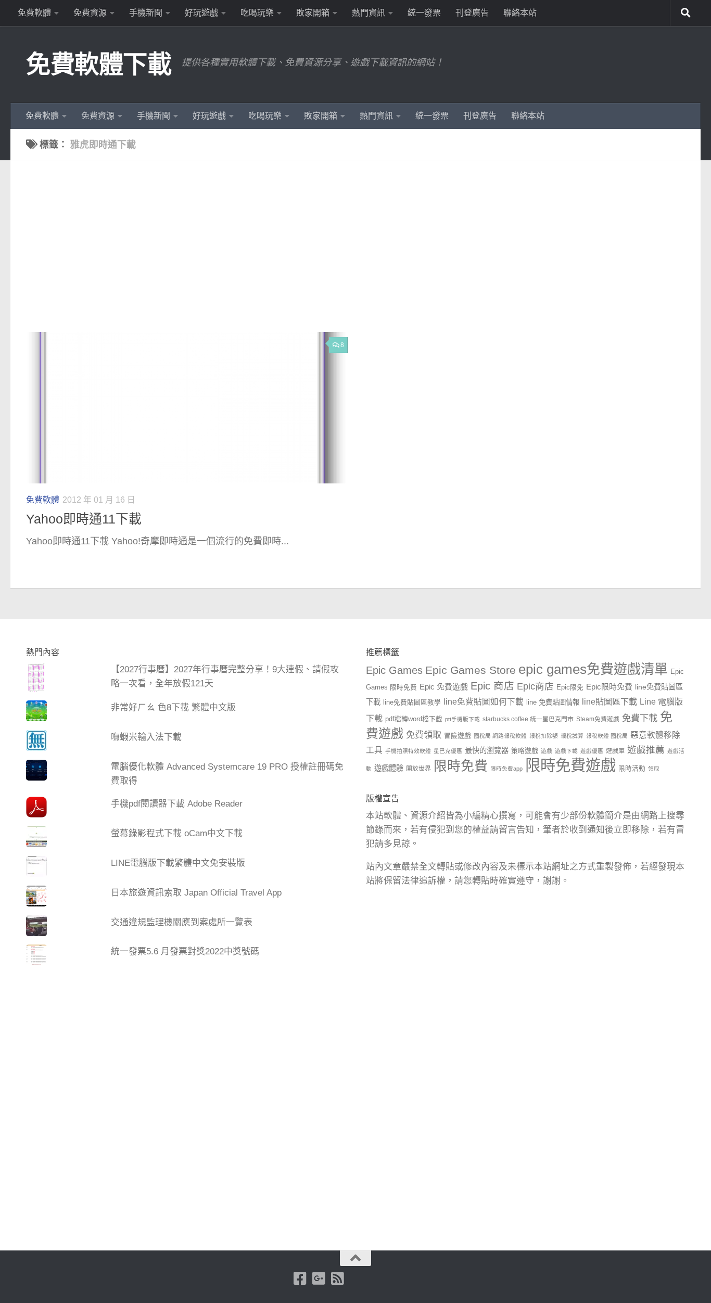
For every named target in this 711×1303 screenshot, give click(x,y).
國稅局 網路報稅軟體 (500, 736)
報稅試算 (572, 736)
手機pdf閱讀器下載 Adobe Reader (177, 804)
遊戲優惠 (591, 751)
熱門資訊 (368, 12)
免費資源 (90, 12)
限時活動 (631, 768)
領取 (653, 768)
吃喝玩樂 (257, 12)
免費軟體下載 (98, 64)
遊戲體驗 (388, 768)
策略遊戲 (524, 751)
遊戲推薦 (646, 750)
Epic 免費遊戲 (444, 686)
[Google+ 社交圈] (319, 1278)
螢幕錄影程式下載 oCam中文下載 (177, 833)
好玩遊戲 (201, 12)
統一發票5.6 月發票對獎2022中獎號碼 (185, 951)
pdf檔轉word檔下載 (413, 719)
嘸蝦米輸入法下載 (146, 737)
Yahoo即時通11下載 (84, 519)
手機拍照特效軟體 (408, 751)
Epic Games (394, 670)
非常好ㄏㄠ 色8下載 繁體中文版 (173, 707)
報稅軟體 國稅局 (607, 736)
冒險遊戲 (457, 735)
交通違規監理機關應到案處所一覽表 (181, 922)
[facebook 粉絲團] (300, 1278)
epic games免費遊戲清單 (593, 669)
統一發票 (424, 12)
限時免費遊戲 (570, 765)
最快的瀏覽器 (487, 750)
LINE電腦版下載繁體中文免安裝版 (178, 863)
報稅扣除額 (543, 736)
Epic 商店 (492, 686)
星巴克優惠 (448, 751)
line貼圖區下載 (609, 701)
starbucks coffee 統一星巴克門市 (528, 719)
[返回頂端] (355, 1258)
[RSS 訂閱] (338, 1278)
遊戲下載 (566, 751)
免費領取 (423, 735)
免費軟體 (34, 12)
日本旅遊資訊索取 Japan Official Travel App (196, 893)
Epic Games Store (470, 670)
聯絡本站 (520, 12)
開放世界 (418, 768)
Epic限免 (569, 687)
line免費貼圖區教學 (412, 702)
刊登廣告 (472, 12)
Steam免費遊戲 (597, 719)
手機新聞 (145, 12)
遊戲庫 (615, 751)
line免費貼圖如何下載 (483, 701)
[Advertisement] (363, 254)
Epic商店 (535, 686)
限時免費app (506, 768)
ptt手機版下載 (462, 719)
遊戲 (546, 751)
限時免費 (461, 766)
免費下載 (639, 718)
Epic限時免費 (609, 686)
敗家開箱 (312, 12)
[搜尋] (685, 13)
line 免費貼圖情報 (552, 702)
